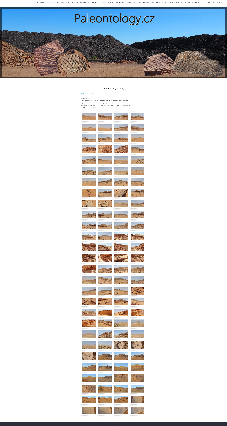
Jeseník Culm (111, 2)
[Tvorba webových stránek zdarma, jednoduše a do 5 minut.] (118, 424)
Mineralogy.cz (220, 5)
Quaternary (208, 2)
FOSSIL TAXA (63, 2)
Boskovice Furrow (155, 2)
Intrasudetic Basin (92, 2)
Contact (196, 5)
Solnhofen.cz (203, 5)
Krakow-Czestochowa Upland (182, 2)
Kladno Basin (102, 2)
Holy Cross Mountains (167, 2)
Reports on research (218, 2)
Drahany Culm (120, 2)
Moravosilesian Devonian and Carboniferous (137, 2)
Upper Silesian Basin (73, 2)
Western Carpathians (197, 2)
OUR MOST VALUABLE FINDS (52, 2)
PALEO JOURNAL (40, 2)
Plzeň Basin (83, 2)
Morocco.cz (212, 5)
